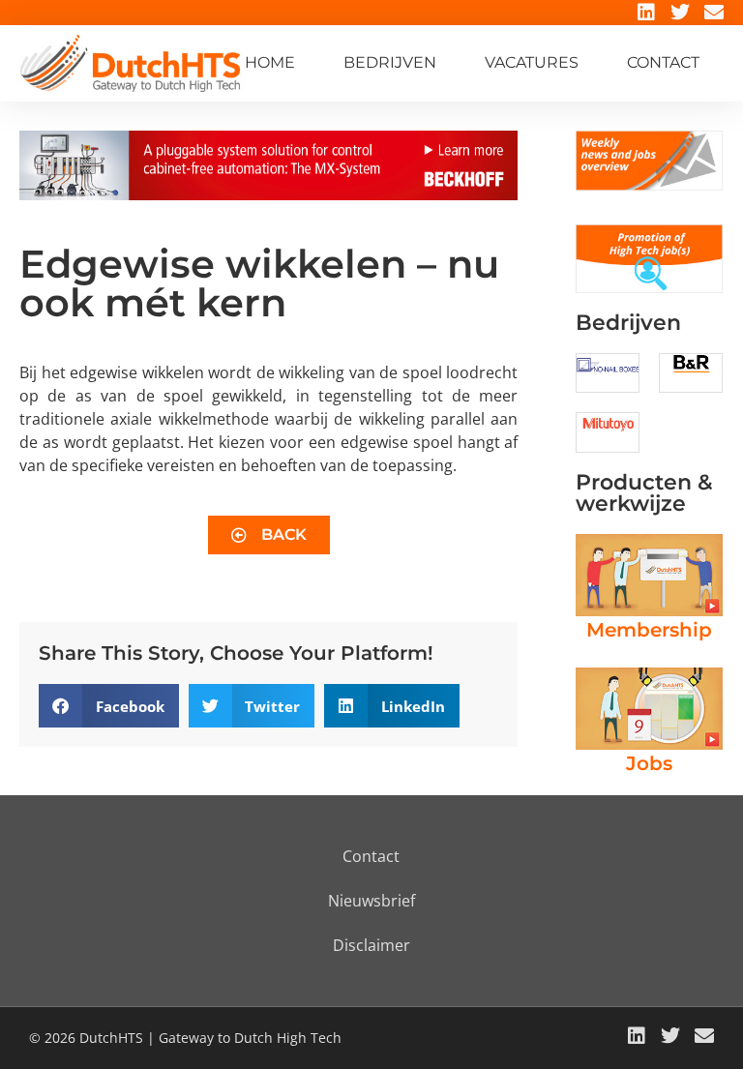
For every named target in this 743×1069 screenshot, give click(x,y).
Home (270, 62)
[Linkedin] (646, 12)
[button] (109, 706)
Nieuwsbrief (371, 900)
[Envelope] (714, 12)
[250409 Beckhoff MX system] (268, 194)
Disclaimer (371, 945)
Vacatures (532, 62)
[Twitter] (680, 12)
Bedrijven (389, 62)
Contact (663, 62)
